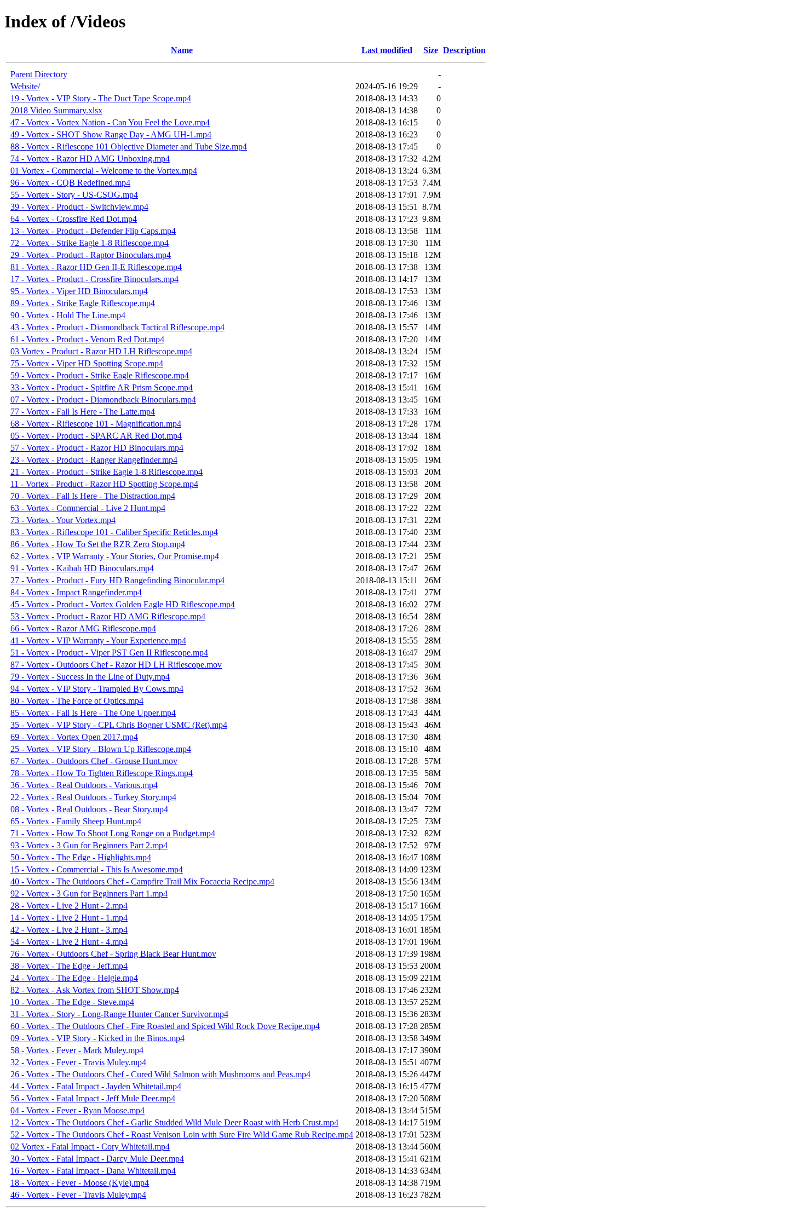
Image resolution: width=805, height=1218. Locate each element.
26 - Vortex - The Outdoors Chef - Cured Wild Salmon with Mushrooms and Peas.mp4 (160, 1074)
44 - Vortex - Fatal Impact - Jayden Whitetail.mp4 (95, 1086)
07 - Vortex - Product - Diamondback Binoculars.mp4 (103, 399)
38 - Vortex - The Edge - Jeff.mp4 (69, 965)
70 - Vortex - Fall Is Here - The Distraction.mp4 (92, 496)
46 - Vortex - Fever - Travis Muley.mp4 (78, 1194)
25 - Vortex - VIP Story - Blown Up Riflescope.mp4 (100, 749)
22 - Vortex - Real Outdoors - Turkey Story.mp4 (93, 797)
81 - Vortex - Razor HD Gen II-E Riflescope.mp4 (96, 267)
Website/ (25, 86)
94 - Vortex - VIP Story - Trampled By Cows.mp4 (96, 688)
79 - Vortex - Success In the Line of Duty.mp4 (90, 676)
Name (182, 50)
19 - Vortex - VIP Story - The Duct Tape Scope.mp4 (100, 98)
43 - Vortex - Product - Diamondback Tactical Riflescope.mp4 (117, 327)
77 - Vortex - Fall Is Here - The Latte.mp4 (82, 411)
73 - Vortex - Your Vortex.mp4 (63, 520)
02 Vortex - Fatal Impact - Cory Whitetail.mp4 (90, 1146)
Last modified (386, 50)
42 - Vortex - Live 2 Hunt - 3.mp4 (69, 929)
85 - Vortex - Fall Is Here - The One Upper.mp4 (93, 712)
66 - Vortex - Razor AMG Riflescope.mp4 (83, 628)
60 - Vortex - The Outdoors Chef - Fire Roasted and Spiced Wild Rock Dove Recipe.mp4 (165, 1026)
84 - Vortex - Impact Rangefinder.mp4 (76, 592)
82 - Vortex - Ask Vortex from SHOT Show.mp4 (94, 990)
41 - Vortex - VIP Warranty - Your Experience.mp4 (98, 640)
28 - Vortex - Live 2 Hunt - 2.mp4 (69, 905)
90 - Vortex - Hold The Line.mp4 (67, 315)
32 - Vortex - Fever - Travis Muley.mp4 (78, 1062)
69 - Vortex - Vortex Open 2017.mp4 (74, 737)
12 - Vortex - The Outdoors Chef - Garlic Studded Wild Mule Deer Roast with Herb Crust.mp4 (174, 1122)
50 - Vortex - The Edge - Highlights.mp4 (80, 857)
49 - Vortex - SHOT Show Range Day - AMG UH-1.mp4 (110, 134)
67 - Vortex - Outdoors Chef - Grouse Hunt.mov (93, 761)
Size (430, 50)
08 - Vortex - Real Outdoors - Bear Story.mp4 (89, 809)
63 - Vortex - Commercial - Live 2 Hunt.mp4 (87, 508)
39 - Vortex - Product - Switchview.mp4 (79, 206)
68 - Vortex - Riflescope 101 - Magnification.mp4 (95, 423)
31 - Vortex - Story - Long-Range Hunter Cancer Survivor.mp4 (119, 1014)
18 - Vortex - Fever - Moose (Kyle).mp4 (79, 1182)
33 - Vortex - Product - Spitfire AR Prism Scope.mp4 (101, 387)
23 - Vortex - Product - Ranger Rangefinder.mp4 (93, 459)
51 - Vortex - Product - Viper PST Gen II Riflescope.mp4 (109, 652)
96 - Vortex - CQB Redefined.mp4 (70, 182)
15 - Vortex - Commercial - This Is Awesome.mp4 (96, 869)
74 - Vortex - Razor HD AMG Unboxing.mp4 (90, 158)
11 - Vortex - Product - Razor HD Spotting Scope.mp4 (104, 484)
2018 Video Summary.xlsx (56, 110)
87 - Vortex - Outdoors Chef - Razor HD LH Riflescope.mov (116, 664)
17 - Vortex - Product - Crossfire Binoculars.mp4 (94, 279)
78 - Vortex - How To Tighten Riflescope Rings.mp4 (101, 773)
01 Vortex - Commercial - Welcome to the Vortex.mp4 (103, 170)
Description (464, 50)
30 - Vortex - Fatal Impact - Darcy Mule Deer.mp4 (97, 1158)
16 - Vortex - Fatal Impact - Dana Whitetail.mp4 (93, 1170)
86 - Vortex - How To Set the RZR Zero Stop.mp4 (97, 544)
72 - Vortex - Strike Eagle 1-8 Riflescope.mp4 (89, 243)
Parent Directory (38, 74)
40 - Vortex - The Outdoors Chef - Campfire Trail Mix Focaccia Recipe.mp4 (142, 881)
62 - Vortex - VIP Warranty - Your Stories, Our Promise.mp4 (114, 556)
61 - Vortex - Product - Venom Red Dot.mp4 (87, 339)
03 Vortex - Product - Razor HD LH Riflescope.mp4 (101, 351)
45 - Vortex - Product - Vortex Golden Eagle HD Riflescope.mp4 (122, 604)
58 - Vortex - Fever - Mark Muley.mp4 (76, 1050)
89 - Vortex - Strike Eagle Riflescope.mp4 (82, 303)
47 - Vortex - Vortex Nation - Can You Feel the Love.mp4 (110, 122)
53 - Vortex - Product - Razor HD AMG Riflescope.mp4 (107, 616)
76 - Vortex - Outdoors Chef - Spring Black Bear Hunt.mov (113, 953)
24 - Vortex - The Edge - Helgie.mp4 (74, 978)
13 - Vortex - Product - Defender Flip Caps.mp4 (93, 230)
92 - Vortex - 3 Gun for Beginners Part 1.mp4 (89, 893)
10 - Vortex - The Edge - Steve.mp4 (72, 1002)
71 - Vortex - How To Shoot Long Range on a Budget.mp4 (112, 833)
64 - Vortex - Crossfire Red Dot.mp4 (73, 218)
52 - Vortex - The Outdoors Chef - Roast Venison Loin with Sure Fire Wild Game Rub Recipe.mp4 (181, 1134)
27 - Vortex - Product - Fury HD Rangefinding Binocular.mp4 (117, 580)
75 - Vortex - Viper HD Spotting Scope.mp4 (86, 363)
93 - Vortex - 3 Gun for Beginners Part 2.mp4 (89, 845)
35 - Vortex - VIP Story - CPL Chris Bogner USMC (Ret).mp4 (118, 724)
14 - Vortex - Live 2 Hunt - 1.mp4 (69, 917)
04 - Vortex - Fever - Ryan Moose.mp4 (77, 1110)
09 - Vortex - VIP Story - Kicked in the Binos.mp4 (97, 1038)
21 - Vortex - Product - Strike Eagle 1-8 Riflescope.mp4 (106, 471)
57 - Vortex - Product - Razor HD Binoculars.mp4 (96, 447)
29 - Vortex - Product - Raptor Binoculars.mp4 (90, 255)
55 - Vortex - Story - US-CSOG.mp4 (74, 194)
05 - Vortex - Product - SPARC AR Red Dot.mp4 (96, 435)
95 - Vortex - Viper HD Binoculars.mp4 (79, 291)
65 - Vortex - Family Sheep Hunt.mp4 (75, 821)
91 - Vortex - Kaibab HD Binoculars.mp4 (82, 568)
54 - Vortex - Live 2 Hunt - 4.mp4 (69, 941)
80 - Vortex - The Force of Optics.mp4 (76, 700)
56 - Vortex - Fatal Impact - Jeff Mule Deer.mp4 (92, 1098)
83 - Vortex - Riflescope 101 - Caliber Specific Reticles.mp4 (114, 532)
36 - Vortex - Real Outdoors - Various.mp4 (84, 785)
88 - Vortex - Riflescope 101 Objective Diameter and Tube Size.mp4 (128, 146)
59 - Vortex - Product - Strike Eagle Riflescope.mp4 (99, 375)
